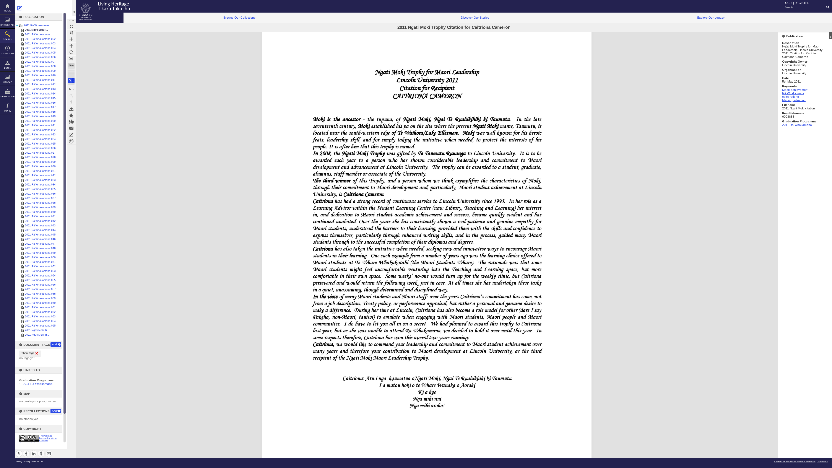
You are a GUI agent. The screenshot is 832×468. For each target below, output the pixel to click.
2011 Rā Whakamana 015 (40, 98)
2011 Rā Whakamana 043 (40, 225)
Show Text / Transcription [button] (71, 89)
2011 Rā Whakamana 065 (40, 325)
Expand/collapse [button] (830, 35)
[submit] (827, 7)
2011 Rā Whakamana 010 (40, 75)
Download (71, 109)
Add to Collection (71, 115)
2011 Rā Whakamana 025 (40, 143)
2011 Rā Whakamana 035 (40, 189)
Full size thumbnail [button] (71, 26)
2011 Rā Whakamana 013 (40, 89)
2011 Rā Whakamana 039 (40, 207)
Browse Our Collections (239, 17)
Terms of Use (37, 461)
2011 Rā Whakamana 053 (40, 271)
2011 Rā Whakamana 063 (40, 316)
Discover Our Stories (475, 17)
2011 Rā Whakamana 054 (40, 275)
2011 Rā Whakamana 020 (40, 120)
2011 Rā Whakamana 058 (40, 293)
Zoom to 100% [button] (71, 58)
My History (7, 53)
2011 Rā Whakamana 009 (40, 70)
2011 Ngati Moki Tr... (37, 330)
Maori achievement (795, 89)
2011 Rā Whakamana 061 (40, 307)
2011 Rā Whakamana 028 (40, 157)
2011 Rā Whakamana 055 (40, 280)
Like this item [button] (71, 122)
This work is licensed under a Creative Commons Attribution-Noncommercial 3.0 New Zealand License (38, 441)
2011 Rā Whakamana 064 (40, 321)
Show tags (27, 353)
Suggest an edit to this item (19, 8)
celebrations (790, 96)
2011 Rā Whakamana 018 (40, 111)
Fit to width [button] (71, 39)
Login (7, 68)
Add (54, 344)
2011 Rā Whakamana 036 (40, 193)
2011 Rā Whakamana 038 (40, 202)
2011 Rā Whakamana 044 (40, 230)
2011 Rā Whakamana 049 (40, 252)
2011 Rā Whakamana (36, 25)
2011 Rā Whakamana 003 (40, 43)
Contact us (822, 461)
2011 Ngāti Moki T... (36, 29)
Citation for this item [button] (71, 141)
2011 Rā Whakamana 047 (40, 243)
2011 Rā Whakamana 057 (40, 289)
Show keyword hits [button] (71, 96)
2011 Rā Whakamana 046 (40, 239)
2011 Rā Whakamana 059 (40, 298)
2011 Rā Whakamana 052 (40, 266)
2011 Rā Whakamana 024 (40, 139)
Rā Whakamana (793, 93)
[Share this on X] (19, 451)
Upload (7, 82)
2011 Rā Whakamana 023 (40, 134)
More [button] (7, 111)
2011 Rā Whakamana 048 (40, 248)
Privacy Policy (22, 461)
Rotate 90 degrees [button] (71, 52)
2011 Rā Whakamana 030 (40, 166)
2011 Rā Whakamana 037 (40, 198)
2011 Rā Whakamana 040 (40, 211)
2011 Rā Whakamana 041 (40, 216)
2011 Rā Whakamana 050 (40, 257)
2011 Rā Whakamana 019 (40, 116)
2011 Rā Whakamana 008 (40, 66)
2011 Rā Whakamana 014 (40, 93)
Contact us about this (71, 128)
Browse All (7, 25)
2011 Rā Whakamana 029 (40, 161)
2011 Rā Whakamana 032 (40, 175)
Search (7, 39)
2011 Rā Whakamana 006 (40, 57)
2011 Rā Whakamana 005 (40, 52)
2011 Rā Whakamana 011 (40, 79)
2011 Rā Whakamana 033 (40, 180)
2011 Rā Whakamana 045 (40, 234)
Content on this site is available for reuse (794, 461)
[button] (71, 80)
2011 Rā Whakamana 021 (40, 125)
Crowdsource (7, 96)
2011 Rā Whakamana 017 (40, 107)
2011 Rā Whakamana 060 (40, 302)
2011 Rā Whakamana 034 (40, 184)
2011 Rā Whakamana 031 (40, 170)
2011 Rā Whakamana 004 (40, 48)
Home (7, 11)
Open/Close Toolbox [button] (74, 8)
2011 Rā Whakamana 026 (40, 148)
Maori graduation (794, 100)
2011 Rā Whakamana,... (39, 34)
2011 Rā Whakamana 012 (40, 84)
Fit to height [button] (71, 45)
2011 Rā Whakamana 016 (40, 102)
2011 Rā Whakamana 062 (40, 312)
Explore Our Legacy (711, 17)
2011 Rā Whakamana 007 (40, 61)
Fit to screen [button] (71, 32)
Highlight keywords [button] (71, 102)
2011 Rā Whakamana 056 (40, 284)
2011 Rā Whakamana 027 (40, 152)
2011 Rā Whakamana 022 (40, 130)
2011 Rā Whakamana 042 (40, 221)
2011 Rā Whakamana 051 (40, 261)
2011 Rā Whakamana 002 (40, 39)
